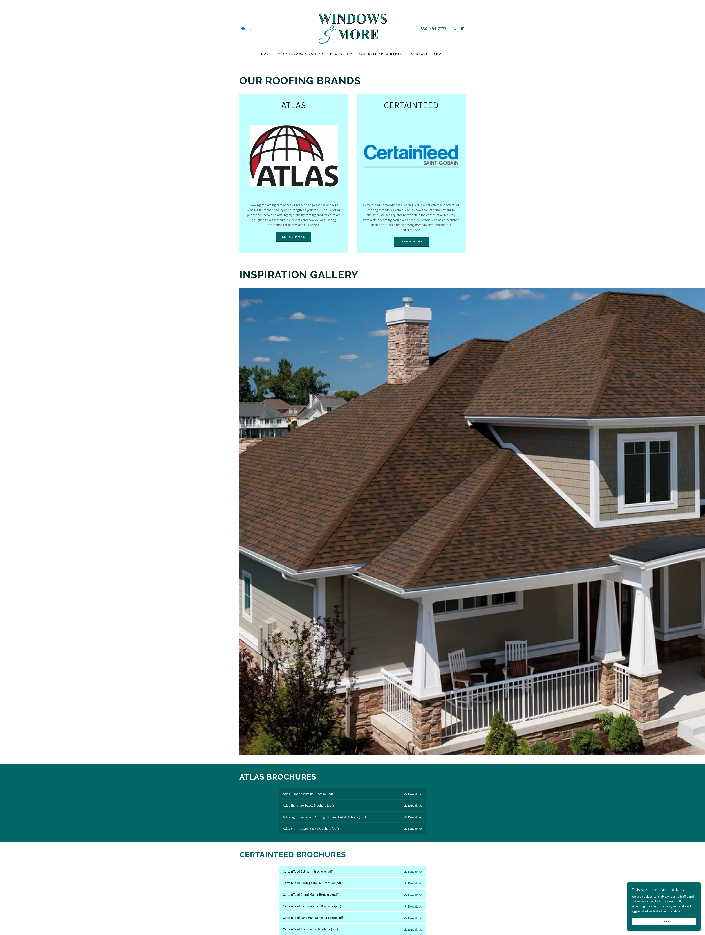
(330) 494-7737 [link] (432, 28)
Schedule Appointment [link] (382, 53)
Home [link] (266, 53)
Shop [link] (439, 53)
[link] (243, 28)
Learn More (293, 236)
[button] (300, 53)
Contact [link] (419, 53)
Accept (664, 921)
